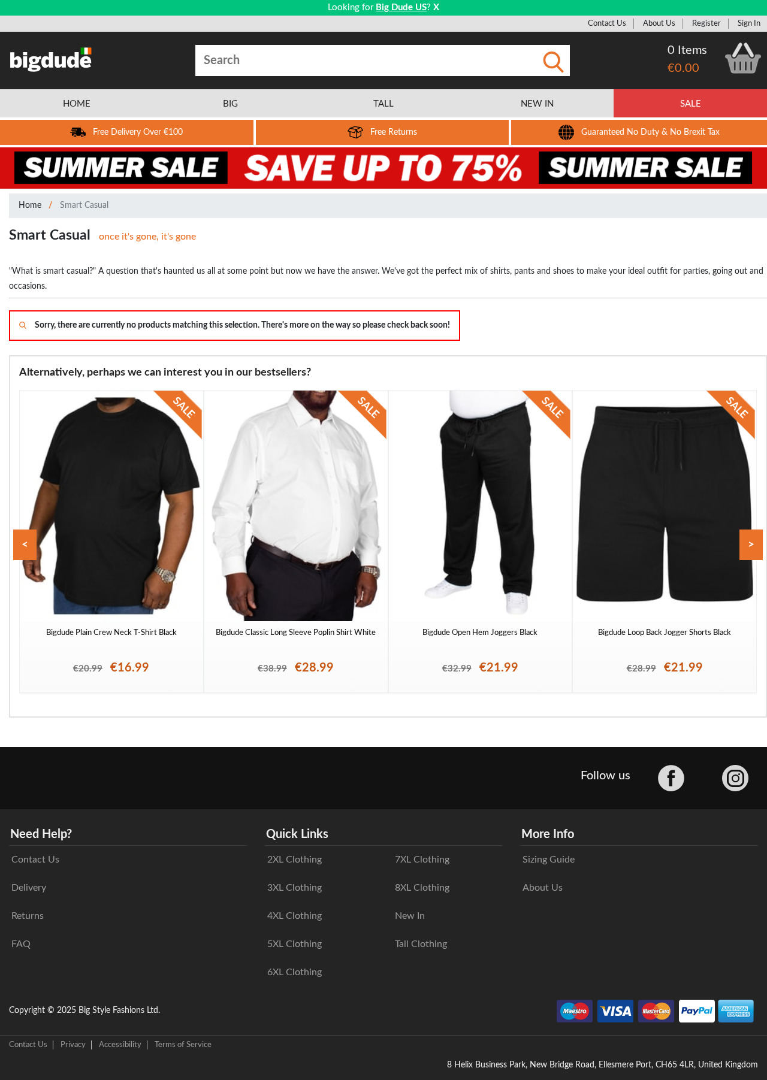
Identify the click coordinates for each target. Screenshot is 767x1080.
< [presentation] (25, 544)
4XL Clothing (294, 916)
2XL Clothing (294, 859)
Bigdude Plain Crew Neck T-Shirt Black (111, 632)
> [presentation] (751, 544)
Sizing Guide (549, 859)
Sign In (749, 23)
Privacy (73, 1044)
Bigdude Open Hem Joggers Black (479, 632)
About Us (659, 23)
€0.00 (683, 68)
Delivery (28, 888)
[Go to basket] (743, 58)
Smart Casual (84, 205)
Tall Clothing (421, 944)
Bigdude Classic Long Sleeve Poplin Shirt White (296, 632)
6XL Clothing (294, 972)
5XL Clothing (294, 944)
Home (30, 205)
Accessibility (120, 1044)
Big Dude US (401, 7)
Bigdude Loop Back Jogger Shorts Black (664, 632)
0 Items (687, 50)
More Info (547, 834)
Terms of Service (183, 1044)
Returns (27, 916)
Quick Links (297, 834)
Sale (690, 103)
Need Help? (41, 834)
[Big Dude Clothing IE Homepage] (51, 59)
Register (706, 23)
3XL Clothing (294, 888)
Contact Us (607, 23)
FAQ (21, 944)
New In (410, 916)
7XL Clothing (422, 859)
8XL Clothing (422, 888)
